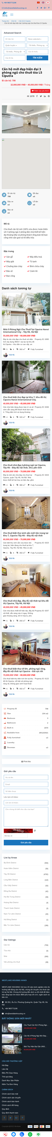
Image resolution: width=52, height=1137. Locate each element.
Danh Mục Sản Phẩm (10, 1080)
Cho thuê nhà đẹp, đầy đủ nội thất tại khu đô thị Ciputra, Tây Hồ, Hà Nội (26, 602)
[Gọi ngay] (5, 1134)
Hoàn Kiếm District (11, 868)
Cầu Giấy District (10, 885)
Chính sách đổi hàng (10, 1105)
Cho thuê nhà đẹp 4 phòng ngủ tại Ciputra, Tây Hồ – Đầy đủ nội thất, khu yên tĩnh (24, 466)
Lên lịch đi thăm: (11, 797)
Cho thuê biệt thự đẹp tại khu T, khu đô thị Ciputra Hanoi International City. (24, 398)
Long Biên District (11, 880)
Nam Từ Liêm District (12, 914)
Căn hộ (13, 21)
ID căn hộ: (7, 81)
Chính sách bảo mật (10, 1094)
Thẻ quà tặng (7, 1077)
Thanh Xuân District (12, 908)
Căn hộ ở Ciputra (25, 21)
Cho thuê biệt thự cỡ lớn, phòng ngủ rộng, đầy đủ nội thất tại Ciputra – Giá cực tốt (24, 670)
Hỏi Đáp (5, 1065)
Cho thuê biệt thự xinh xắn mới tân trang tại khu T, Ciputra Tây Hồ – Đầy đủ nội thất (25, 534)
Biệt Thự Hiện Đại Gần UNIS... (35, 1046)
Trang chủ (5, 21)
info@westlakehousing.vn (15, 8)
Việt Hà (11, 355)
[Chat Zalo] (22, 1134)
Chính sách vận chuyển (11, 1098)
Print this (27, 761)
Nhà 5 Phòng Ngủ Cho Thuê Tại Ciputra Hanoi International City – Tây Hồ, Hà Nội (26, 330)
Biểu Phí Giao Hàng (10, 1073)
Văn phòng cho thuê (12, 962)
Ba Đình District (10, 863)
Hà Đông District (10, 919)
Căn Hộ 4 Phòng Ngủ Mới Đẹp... (36, 1036)
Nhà (5, 956)
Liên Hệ (5, 1069)
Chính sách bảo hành (10, 1101)
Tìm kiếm (37, 58)
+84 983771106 (10, 3)
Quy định (5, 1109)
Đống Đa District (10, 891)
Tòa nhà (7, 951)
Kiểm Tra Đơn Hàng (10, 1084)
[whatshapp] (30, 1134)
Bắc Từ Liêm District (12, 925)
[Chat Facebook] (13, 1134)
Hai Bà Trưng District (12, 897)
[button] (47, 118)
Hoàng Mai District (11, 902)
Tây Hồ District (10, 874)
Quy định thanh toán (10, 1113)
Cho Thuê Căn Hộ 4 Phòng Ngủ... (36, 1025)
